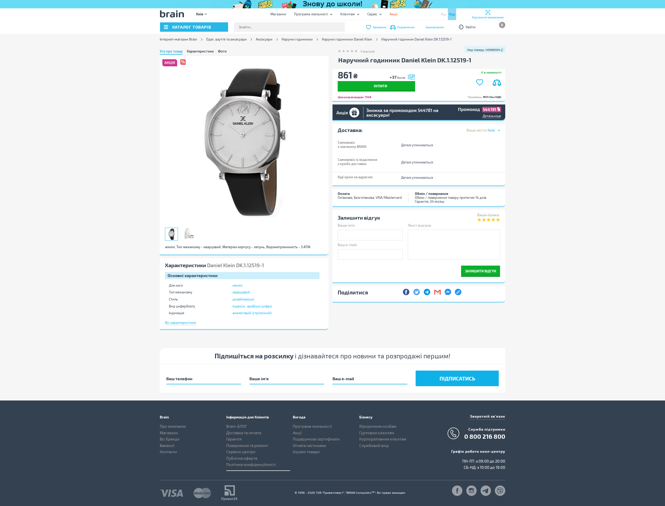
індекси (238, 306)
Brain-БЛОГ (236, 426)
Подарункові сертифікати (316, 439)
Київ (199, 14)
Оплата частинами (309, 445)
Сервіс (372, 14)
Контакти (168, 451)
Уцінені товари (306, 451)
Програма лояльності (311, 14)
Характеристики (200, 51)
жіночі (237, 285)
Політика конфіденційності (251, 464)
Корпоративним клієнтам (382, 439)
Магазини (278, 14)
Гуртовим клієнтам (376, 432)
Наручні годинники (297, 39)
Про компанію (173, 426)
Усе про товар (171, 51)
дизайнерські (243, 299)
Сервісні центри (240, 451)
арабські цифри (259, 306)
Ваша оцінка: (488, 215)
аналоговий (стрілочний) (252, 313)
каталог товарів (191, 26)
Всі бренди (169, 439)
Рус (444, 14)
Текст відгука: (419, 225)
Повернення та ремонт (247, 445)
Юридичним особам (377, 426)
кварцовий (241, 292)
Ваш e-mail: (347, 244)
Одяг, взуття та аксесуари (226, 39)
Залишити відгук (480, 271)
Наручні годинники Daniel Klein (347, 39)
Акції (297, 432)
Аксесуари (264, 39)
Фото (222, 51)
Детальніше (492, 116)
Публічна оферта (241, 458)
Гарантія (234, 439)
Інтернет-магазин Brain (178, 39)
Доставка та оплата (243, 432)
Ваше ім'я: (346, 225)
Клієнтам (347, 14)
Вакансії (167, 445)
